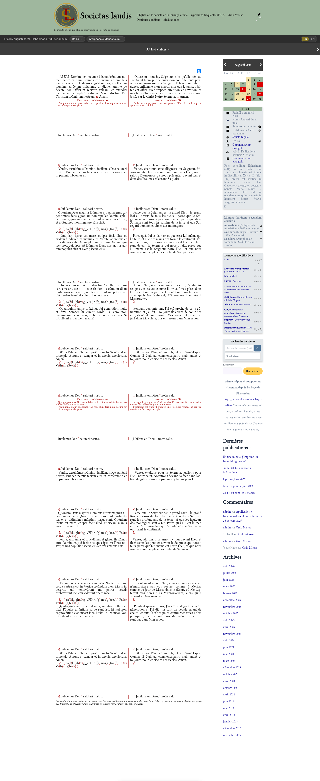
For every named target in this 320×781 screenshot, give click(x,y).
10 (259, 84)
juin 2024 (228, 647)
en (313, 39)
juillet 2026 (229, 572)
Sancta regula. (240, 136)
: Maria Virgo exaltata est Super (238, 329)
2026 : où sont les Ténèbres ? (240, 492)
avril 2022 (229, 694)
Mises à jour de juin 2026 (238, 486)
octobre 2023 (230, 674)
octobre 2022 (230, 687)
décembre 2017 (232, 728)
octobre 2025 (230, 613)
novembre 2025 (232, 606)
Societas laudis (106, 16)
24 (259, 94)
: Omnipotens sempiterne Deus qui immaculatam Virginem (236, 312)
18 (226, 94)
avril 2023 (229, 681)
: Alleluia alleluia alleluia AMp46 (238, 298)
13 (237, 89)
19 (231, 94)
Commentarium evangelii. (241, 146)
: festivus (232, 281)
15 (248, 89)
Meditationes (171, 19)
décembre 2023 (232, 667)
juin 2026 (228, 579)
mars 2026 (229, 586)
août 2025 (228, 620)
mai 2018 (228, 708)
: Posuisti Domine (237, 304)
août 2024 (228, 640)
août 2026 (228, 566)
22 (248, 94)
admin (227, 511)
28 (243, 98)
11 (226, 89)
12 (231, 89)
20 (237, 94)
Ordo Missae (235, 15)
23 (254, 94)
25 (226, 98)
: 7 (227, 259)
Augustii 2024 (243, 64)
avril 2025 (229, 627)
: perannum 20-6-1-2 (237, 270)
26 (231, 98)
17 (259, 89)
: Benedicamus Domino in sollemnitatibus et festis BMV (237, 289)
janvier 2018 (230, 721)
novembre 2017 (232, 735)
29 (248, 98)
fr (305, 39)
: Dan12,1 (230, 275)
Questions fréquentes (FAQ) (207, 15)
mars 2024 (229, 660)
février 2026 (230, 593)
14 (243, 89)
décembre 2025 (232, 600)
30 (254, 98)
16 (254, 89)
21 (243, 94)
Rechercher (228, 364)
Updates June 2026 (234, 479)
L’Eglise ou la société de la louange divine (162, 15)
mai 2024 (228, 654)
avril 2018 (229, 714)
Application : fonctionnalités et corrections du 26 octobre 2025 (242, 516)
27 (237, 98)
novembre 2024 (232, 633)
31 (259, 98)
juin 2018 (228, 701)
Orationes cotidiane (148, 19)
